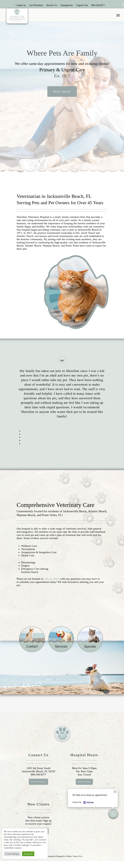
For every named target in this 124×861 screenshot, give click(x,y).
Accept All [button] (28, 854)
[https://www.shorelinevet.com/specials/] (90, 641)
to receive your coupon (38, 823)
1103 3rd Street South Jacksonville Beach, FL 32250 (38, 770)
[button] (113, 813)
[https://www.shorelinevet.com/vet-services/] (61, 639)
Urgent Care (82, 5)
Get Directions (36, 5)
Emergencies (66, 5)
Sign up (47, 820)
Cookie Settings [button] (12, 854)
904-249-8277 (98, 5)
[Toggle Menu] (118, 15)
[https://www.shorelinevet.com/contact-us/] (32, 639)
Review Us (51, 5)
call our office (51, 578)
